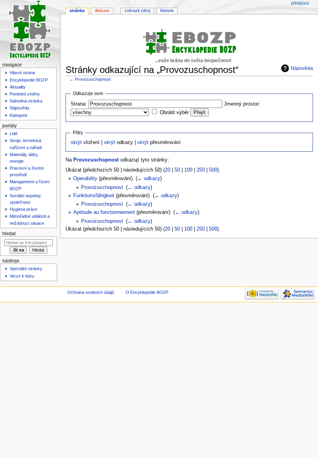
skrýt (76, 142)
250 (201, 170)
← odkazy (148, 178)
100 (188, 170)
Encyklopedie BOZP (29, 80)
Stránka (77, 10)
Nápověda (302, 68)
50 (177, 170)
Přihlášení (300, 3)
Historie (167, 10)
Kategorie (19, 115)
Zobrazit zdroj (137, 10)
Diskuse (102, 10)
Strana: (79, 104)
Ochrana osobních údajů (90, 292)
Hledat (9, 233)
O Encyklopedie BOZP (147, 292)
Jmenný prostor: (242, 104)
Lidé (13, 133)
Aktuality (18, 87)
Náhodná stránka (26, 101)
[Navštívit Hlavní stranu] (30, 30)
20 (167, 170)
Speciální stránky (26, 268)
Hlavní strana (22, 72)
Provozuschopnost (93, 79)
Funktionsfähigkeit (93, 195)
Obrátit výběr (174, 112)
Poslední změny (25, 94)
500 (213, 170)
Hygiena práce (23, 209)
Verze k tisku (22, 276)
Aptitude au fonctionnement (104, 212)
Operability (85, 178)
